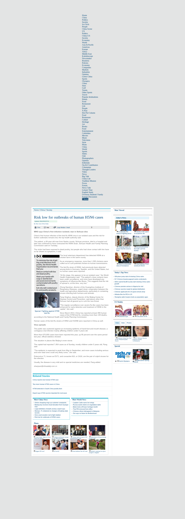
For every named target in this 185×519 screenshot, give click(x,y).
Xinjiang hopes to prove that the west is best (123, 248)
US (83, 31)
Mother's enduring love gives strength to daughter (97, 452)
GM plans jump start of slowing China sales (129, 276)
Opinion (85, 74)
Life (83, 106)
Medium (63, 227)
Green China (87, 76)
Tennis (84, 90)
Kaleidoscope (87, 56)
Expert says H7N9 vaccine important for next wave (50, 393)
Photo (84, 145)
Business (85, 61)
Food (84, 101)
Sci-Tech (85, 24)
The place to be (142, 316)
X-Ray (84, 111)
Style (84, 142)
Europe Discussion (89, 197)
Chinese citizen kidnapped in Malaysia (86, 411)
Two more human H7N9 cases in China (46, 384)
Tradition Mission (89, 181)
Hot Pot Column (88, 113)
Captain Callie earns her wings (83, 403)
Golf (84, 88)
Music (84, 138)
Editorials (86, 163)
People (84, 27)
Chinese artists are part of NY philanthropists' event (78, 437)
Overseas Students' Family (92, 194)
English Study (87, 192)
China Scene (87, 29)
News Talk (86, 188)
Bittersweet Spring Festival (141, 361)
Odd (84, 156)
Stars (84, 86)
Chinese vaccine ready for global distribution (130, 289)
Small (68, 227)
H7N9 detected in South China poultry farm (47, 389)
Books (84, 126)
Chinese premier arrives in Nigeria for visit (129, 286)
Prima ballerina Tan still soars (79, 451)
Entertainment (87, 131)
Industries (86, 72)
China (84, 18)
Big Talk (85, 176)
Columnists (86, 167)
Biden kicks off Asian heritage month (85, 407)
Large (58, 227)
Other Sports (87, 92)
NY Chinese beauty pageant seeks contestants (130, 279)
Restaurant (86, 104)
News (84, 174)
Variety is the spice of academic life (141, 232)
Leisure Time (87, 190)
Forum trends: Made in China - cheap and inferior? (41, 437)
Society (85, 22)
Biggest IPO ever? (40, 451)
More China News (41, 400)
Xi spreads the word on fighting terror (123, 232)
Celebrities (86, 133)
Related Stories (41, 375)
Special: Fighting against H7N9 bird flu (47, 312)
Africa (84, 52)
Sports (84, 79)
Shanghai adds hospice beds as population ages (131, 297)
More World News (79, 400)
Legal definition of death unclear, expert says (50, 409)
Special (117, 346)
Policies (85, 63)
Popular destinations (90, 97)
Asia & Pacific (88, 45)
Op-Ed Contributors (90, 165)
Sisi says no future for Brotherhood (85, 413)
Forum (84, 185)
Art (83, 124)
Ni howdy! (56, 451)
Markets (85, 70)
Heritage (85, 122)
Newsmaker (87, 58)
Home (84, 15)
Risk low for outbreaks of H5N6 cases (47, 417)
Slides (84, 154)
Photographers (88, 158)
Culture (85, 120)
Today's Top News (121, 272)
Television (86, 140)
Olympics (86, 81)
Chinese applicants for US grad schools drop (130, 292)
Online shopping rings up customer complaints (50, 403)
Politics (85, 20)
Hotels (84, 99)
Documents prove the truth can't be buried (141, 248)
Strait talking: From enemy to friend (141, 265)
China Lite (86, 179)
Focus (84, 183)
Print (38, 227)
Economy (86, 40)
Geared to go (123, 316)
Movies (85, 135)
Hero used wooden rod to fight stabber (48, 415)
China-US (86, 36)
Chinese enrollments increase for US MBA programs (60, 437)
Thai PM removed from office (82, 409)
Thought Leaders (89, 170)
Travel (84, 95)
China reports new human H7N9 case (46, 380)
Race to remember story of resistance (123, 265)
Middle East (87, 54)
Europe (85, 49)
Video (84, 172)
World (84, 42)
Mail (48, 227)
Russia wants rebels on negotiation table (87, 405)
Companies (86, 67)
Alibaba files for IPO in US (123, 294)
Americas (86, 47)
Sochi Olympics (124, 361)
